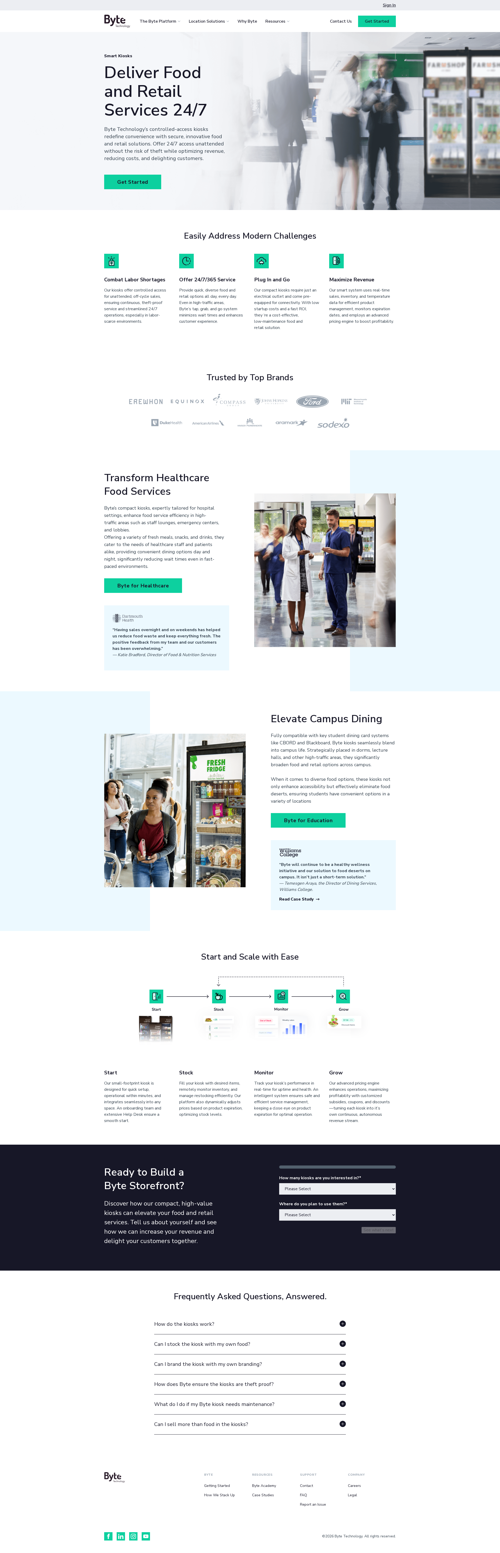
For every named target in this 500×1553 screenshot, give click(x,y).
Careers (354, 1485)
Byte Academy (264, 1485)
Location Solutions (207, 21)
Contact (306, 1485)
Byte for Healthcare (143, 585)
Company (356, 1475)
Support (308, 1475)
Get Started (377, 21)
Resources (275, 21)
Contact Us (341, 21)
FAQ (303, 1495)
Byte (208, 1475)
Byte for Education (308, 820)
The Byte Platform (158, 21)
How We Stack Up (219, 1495)
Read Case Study (296, 899)
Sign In (389, 5)
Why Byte (247, 21)
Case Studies (263, 1495)
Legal (352, 1495)
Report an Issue (313, 1504)
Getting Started (217, 1485)
